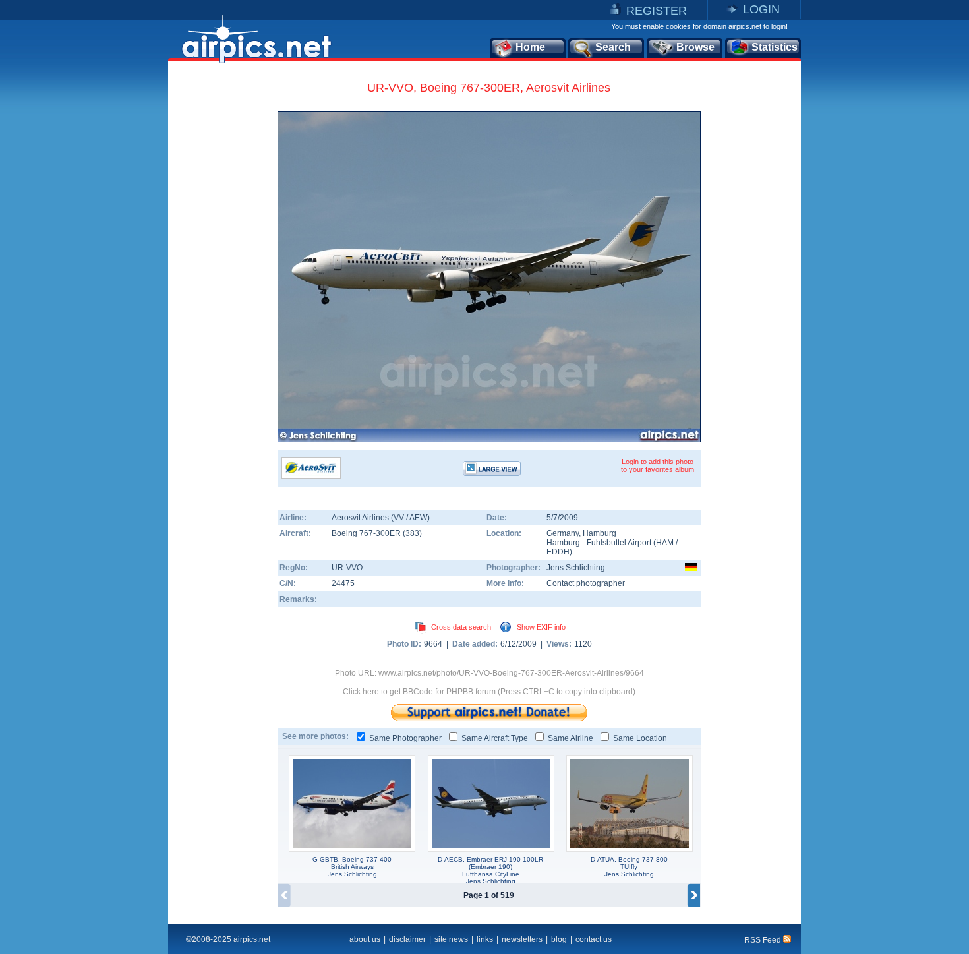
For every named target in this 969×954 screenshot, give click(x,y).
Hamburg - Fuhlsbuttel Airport (599, 542)
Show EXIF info (541, 627)
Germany (562, 533)
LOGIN (761, 9)
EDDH (558, 551)
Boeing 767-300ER (367, 533)
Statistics (774, 47)
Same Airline (570, 738)
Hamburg (599, 533)
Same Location (640, 738)
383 (412, 533)
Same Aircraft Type (494, 738)
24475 (343, 583)
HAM (665, 542)
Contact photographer (585, 583)
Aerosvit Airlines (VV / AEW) (381, 517)
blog (559, 939)
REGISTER (656, 10)
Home (530, 47)
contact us (593, 939)
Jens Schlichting (575, 567)
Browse (695, 47)
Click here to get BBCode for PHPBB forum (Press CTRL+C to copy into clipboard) (489, 691)
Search (613, 47)
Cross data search (461, 627)
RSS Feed (763, 940)
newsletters (522, 939)
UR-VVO (347, 567)
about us (364, 939)
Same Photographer (405, 738)
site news (451, 939)
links (485, 939)
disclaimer (407, 939)
